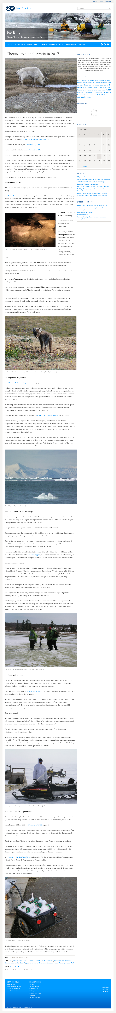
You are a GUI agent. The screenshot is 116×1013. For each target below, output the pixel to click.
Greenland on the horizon (85, 212)
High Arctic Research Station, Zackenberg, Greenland (93, 186)
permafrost (90, 90)
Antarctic (80, 92)
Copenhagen (98, 82)
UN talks (104, 95)
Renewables (88, 92)
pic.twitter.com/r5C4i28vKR (41, 139)
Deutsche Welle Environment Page (87, 184)
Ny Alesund (96, 85)
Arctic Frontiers (82, 80)
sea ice (93, 95)
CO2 (93, 82)
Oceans (81, 44)
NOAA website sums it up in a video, (21, 383)
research (37, 963)
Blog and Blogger (23, 44)
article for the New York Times (20, 857)
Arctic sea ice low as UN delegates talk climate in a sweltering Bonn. (92, 209)
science (43, 963)
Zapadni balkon (34, 986)
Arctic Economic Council (31, 961)
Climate (43, 961)
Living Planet (97, 90)
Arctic (21, 961)
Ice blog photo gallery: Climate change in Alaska (92, 193)
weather (109, 80)
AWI (86, 90)
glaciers (105, 82)
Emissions (49, 961)
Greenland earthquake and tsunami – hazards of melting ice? (91, 218)
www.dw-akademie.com (14, 986)
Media (109, 82)
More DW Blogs (105, 1)
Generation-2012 (34, 989)
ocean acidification (16, 963)
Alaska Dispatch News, (35, 691)
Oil (24, 963)
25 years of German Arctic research (87, 177)
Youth (109, 95)
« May (85, 166)
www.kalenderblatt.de (13, 989)
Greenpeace (88, 85)
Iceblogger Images (82, 214)
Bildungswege (33, 991)
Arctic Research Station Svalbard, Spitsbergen (91, 182)
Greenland (71, 44)
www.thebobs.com (12, 991)
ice (63, 961)
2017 (10, 961)
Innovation (32, 995)
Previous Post (11, 970)
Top (20, 970)
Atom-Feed (105, 991)
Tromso (89, 97)
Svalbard (50, 963)
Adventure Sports (34, 997)
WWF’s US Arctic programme (47, 415)
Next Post (27, 970)
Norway (88, 95)
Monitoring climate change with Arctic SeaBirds (92, 195)
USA (82, 97)
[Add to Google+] (15, 967)
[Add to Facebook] (101, 45)
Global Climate (56, 44)
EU (85, 87)
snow (78, 97)
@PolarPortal (25, 139)
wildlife (67, 963)
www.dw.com (11, 984)
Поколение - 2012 (35, 993)
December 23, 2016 (33, 144)
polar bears (30, 963)
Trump (56, 963)
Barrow (103, 90)
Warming (62, 963)
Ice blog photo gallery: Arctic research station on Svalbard (92, 190)
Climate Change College (95, 87)
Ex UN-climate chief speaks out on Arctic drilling (92, 205)
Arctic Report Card (14, 196)
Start (10, 44)
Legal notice (105, 987)
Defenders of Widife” (35, 825)
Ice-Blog (13, 32)
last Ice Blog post (34, 554)
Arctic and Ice (40, 44)
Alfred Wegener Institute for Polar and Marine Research (94, 179)
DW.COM (94, 1)
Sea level (80, 85)
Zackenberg (85, 82)
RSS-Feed (105, 989)
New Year (68, 961)
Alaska (15, 961)
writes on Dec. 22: (34, 150)
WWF (72, 963)
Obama (7, 963)
